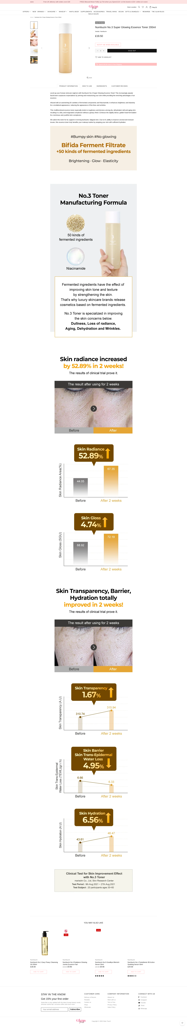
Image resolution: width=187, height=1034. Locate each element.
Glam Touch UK (93, 7)
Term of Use (111, 1002)
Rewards (87, 1000)
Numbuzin (103, 31)
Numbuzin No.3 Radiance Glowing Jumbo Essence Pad (75, 963)
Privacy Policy (112, 1005)
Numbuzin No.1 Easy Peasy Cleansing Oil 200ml (44, 963)
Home (31, 17)
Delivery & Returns (90, 997)
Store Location (131, 7)
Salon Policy (111, 1007)
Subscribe (75, 1009)
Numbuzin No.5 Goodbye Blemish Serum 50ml (107, 963)
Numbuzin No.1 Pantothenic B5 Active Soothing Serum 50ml (141, 963)
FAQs (86, 1005)
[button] (99, 976)
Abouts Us (111, 997)
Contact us (87, 1002)
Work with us (112, 1000)
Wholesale (87, 1007)
